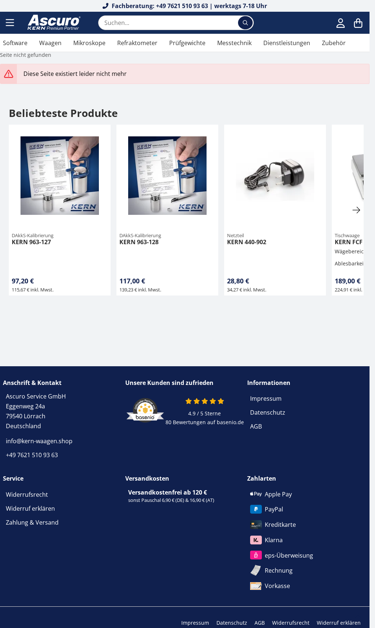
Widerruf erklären (30, 508)
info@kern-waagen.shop (39, 441)
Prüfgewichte (187, 43)
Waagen (50, 43)
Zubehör (334, 43)
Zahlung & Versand (32, 522)
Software (15, 43)
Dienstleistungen (286, 43)
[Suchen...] (245, 22)
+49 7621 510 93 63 (32, 455)
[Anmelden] (340, 23)
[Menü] (10, 23)
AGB (256, 426)
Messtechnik (234, 43)
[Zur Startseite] (53, 23)
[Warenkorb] (358, 23)
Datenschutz (267, 412)
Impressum (266, 398)
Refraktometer (137, 43)
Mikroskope (89, 43)
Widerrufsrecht (27, 495)
